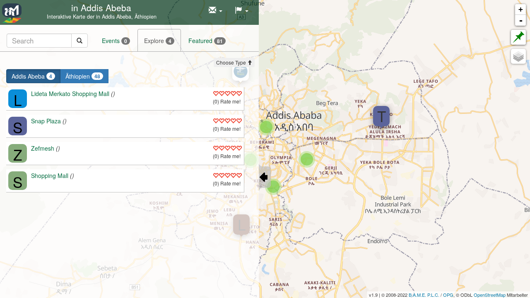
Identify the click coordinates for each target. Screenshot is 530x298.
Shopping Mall (49, 175)
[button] (215, 10)
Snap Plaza (46, 121)
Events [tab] (114, 40)
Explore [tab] (157, 40)
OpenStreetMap (490, 294)
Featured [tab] (205, 40)
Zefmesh (42, 148)
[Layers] (518, 56)
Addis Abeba (32, 76)
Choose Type (231, 62)
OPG (448, 294)
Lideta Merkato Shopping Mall (70, 93)
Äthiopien (82, 76)
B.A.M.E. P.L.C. (424, 294)
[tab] (47, 40)
